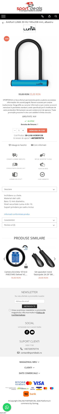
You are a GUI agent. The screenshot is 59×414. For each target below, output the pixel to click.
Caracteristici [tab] (9, 220)
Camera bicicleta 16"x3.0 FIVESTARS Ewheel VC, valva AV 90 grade (16, 273)
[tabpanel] (29, 63)
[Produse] (3, 17)
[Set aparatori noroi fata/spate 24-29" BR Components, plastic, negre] (43, 257)
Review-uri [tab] (9, 225)
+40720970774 (31, 349)
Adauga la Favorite (19, 145)
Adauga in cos (37, 130)
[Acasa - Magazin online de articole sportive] (29, 7)
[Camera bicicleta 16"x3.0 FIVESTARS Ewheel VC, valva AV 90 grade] (15, 257)
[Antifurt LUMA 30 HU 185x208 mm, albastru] (29, 63)
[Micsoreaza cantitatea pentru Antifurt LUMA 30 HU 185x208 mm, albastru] (15, 130)
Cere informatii (39, 145)
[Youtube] (32, 332)
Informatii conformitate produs (17, 214)
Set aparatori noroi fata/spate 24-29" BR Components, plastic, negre (43, 273)
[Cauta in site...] (56, 16)
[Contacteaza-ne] (43, 16)
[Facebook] (27, 332)
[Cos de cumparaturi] (49, 16)
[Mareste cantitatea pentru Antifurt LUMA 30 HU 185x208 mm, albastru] (23, 130)
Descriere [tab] (8, 189)
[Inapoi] (2, 23)
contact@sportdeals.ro (31, 352)
